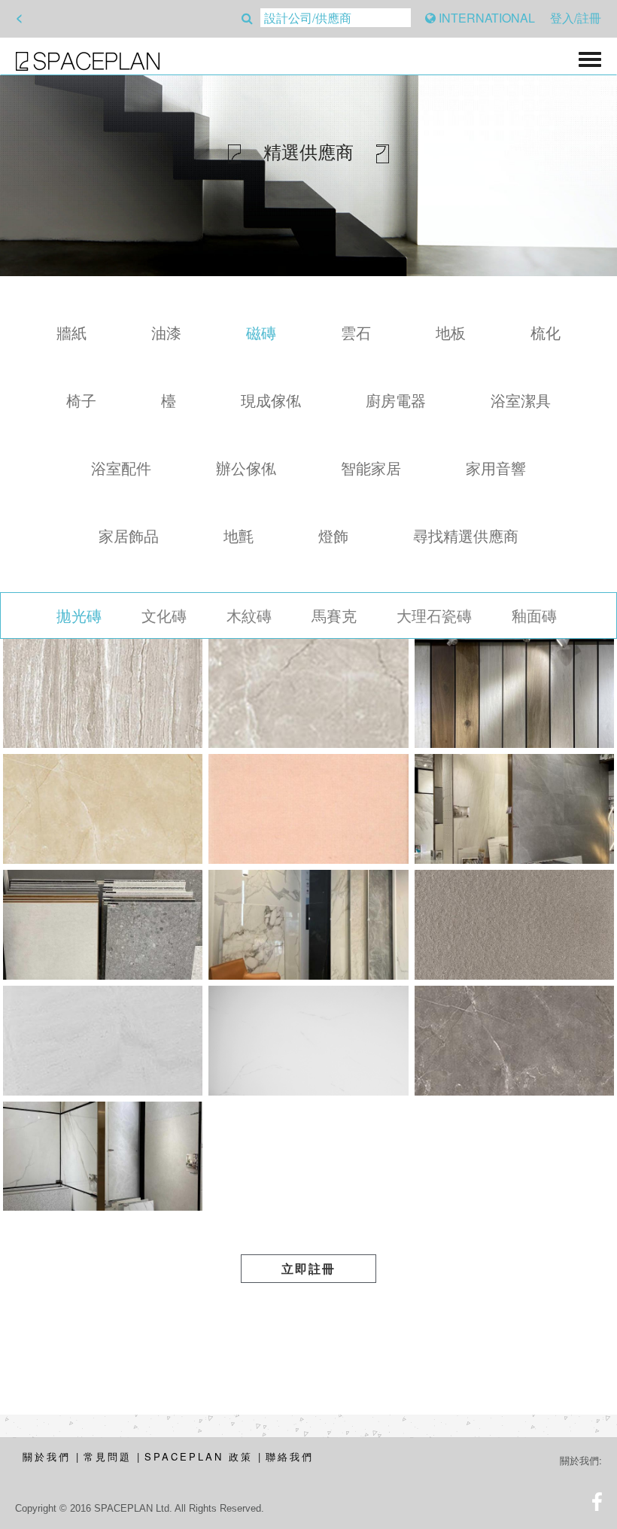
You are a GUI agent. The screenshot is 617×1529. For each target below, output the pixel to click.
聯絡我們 (290, 1456)
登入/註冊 (575, 17)
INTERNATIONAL (485, 17)
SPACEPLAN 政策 (198, 1456)
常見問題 (108, 1456)
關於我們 (47, 1456)
